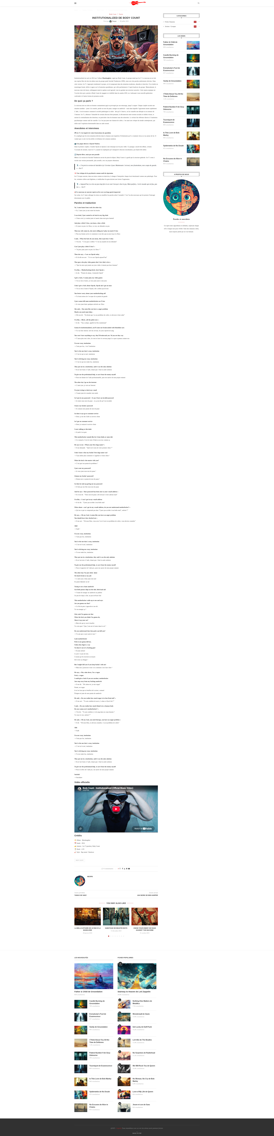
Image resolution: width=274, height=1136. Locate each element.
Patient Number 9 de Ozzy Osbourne (173, 108)
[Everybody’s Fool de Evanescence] (193, 71)
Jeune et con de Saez (141, 1105)
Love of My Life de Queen (143, 1092)
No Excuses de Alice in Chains (172, 160)
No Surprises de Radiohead (144, 1053)
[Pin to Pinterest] (126, 869)
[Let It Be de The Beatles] (124, 1043)
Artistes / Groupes (87, 10)
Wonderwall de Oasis (141, 1014)
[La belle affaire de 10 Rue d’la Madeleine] (87, 916)
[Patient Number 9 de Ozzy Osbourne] (193, 110)
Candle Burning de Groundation (171, 56)
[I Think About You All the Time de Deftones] (193, 97)
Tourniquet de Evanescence (169, 121)
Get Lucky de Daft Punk (142, 1027)
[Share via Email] (129, 869)
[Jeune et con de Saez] (124, 1107)
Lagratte (119, 1128)
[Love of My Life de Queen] (124, 1095)
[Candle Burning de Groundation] (193, 58)
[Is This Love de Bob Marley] (193, 136)
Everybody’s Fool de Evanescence (171, 69)
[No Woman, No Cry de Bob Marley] (124, 1082)
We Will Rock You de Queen (144, 1066)
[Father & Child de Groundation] (193, 45)
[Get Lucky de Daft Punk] (124, 1030)
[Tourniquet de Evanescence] (193, 123)
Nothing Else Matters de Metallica (142, 1002)
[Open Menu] (75, 3)
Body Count (100, 10)
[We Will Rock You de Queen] (124, 1069)
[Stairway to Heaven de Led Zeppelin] (137, 976)
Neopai (90, 876)
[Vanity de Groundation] (193, 84)
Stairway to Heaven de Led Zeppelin (134, 992)
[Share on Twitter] (124, 869)
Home (76, 10)
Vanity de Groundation (172, 81)
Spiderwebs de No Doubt (173, 146)
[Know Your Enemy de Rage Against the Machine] (144, 916)
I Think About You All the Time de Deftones (173, 95)
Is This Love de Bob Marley (171, 134)
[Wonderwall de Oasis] (124, 1017)
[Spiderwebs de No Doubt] (193, 149)
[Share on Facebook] (122, 869)
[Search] (198, 3)
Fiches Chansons (180, 22)
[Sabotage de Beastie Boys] (116, 916)
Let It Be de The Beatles (142, 1040)
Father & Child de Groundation (170, 43)
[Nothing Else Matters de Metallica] (124, 1004)
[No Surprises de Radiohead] (124, 1056)
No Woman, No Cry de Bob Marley (143, 1080)
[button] (77, 922)
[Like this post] (120, 869)
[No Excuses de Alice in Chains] (193, 162)
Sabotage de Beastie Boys (116, 928)
